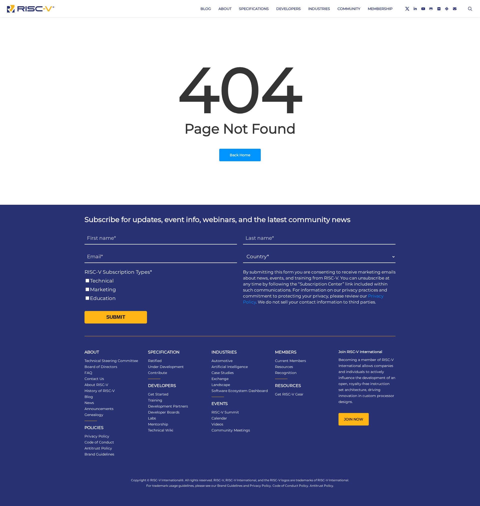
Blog (88, 396)
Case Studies (223, 372)
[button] (353, 419)
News (89, 402)
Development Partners (168, 406)
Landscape (221, 384)
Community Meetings (231, 430)
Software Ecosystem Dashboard (240, 390)
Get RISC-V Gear (289, 394)
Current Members (290, 360)
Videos (217, 424)
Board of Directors (100, 366)
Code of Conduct (99, 442)
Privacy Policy (96, 436)
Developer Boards (164, 412)
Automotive (222, 360)
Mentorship (158, 424)
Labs (152, 418)
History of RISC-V (99, 390)
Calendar (219, 418)
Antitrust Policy (98, 448)
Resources (284, 366)
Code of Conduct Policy (290, 486)
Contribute (157, 372)
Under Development (166, 366)
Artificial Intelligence (230, 366)
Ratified (155, 360)
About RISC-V (96, 384)
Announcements (99, 408)
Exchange (220, 378)
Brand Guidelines (99, 454)
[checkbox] (160, 289)
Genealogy (93, 414)
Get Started (158, 394)
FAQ (88, 372)
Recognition (285, 372)
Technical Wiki (160, 430)
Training (155, 400)
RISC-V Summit (225, 412)
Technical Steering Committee (111, 360)
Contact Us (94, 378)
